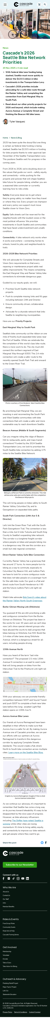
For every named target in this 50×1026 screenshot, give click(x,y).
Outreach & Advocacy (14, 979)
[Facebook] (45, 842)
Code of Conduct (34, 1012)
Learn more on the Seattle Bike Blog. (25, 752)
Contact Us (6, 895)
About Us (6, 892)
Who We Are (9, 887)
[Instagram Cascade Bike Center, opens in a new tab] (18, 878)
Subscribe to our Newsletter (20, 864)
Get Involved (10, 947)
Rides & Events (11, 919)
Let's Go (5, 991)
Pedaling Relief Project (10, 983)
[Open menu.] (5, 4)
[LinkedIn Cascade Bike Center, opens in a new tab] (27, 878)
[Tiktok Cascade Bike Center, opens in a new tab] (13, 878)
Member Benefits (8, 907)
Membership (7, 951)
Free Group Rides (9, 923)
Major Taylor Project (9, 987)
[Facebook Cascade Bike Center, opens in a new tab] (4, 878)
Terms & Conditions (20, 1012)
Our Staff (6, 899)
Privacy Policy (7, 1012)
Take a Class (7, 963)
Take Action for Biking (10, 966)
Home (5, 137)
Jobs (4, 903)
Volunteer (6, 955)
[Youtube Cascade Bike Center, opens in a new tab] (22, 878)
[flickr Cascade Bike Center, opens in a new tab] (8, 878)
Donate (5, 959)
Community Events (9, 927)
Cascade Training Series (11, 935)
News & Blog (16, 137)
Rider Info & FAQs (9, 931)
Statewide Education (9, 994)
